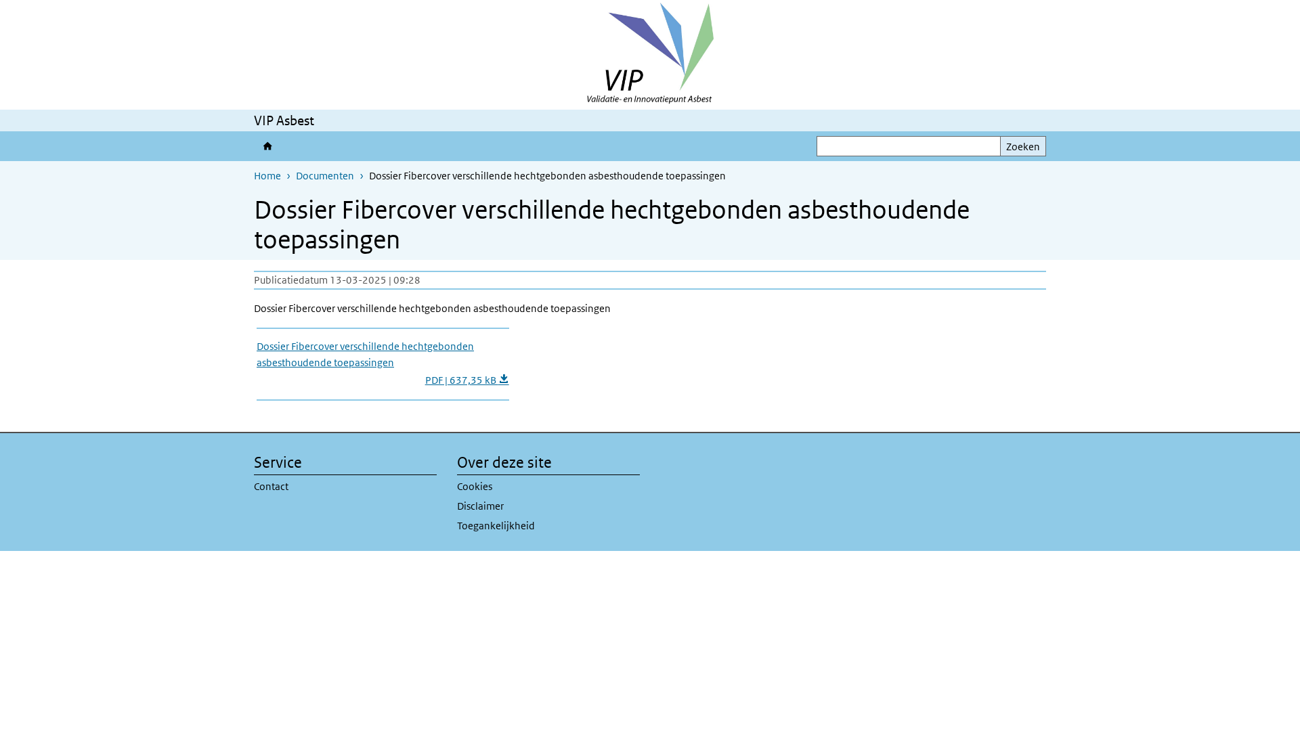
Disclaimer (480, 506)
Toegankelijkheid (496, 525)
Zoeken (1023, 146)
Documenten (325, 175)
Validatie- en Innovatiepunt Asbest (267, 146)
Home (267, 175)
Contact (271, 486)
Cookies (474, 486)
